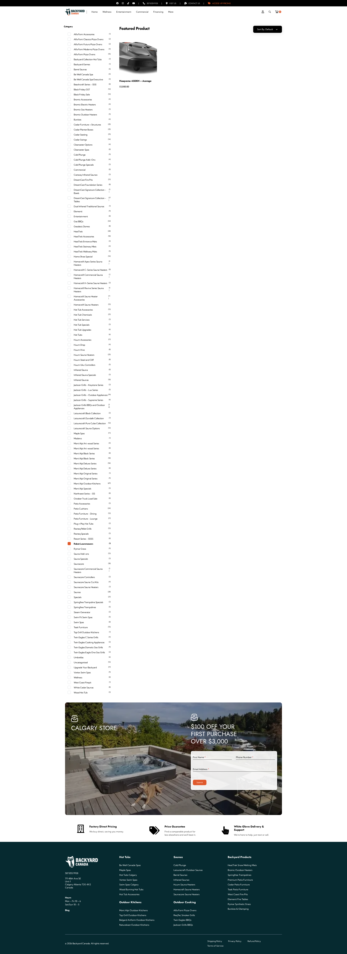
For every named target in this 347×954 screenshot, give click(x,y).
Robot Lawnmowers (83, 543)
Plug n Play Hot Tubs (83, 523)
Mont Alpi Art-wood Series (86, 443)
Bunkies (77, 119)
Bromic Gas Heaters (83, 109)
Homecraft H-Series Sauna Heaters (90, 283)
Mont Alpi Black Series (84, 453)
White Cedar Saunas (83, 687)
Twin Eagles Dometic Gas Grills (88, 647)
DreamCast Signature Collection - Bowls (90, 191)
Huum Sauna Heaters (84, 355)
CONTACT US (194, 3)
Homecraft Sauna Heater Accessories (85, 298)
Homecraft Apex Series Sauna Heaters (88, 263)
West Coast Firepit (82, 682)
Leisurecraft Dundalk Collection (89, 418)
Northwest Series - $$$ (84, 493)
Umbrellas (78, 657)
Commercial (79, 169)
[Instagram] (123, 3)
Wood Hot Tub (80, 692)
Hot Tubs (78, 334)
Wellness (78, 677)
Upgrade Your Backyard (85, 667)
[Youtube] (134, 3)
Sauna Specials (81, 558)
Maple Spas (79, 433)
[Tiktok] (128, 3)
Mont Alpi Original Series (85, 473)
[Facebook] (117, 3)
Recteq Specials (81, 533)
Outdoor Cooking (185, 902)
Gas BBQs (78, 221)
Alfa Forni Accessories (84, 34)
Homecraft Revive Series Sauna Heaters (89, 290)
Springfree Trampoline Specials (88, 602)
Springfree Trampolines (85, 607)
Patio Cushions (81, 508)
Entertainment (81, 216)
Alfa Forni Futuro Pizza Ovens (88, 44)
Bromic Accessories (83, 99)
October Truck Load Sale (85, 498)
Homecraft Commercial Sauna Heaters (88, 276)
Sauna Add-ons (81, 553)
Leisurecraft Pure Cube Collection (90, 423)
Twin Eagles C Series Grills (86, 637)
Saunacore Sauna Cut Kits (86, 582)
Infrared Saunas (81, 380)
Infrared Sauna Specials (85, 375)
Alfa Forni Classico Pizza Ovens (88, 39)
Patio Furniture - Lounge (85, 518)
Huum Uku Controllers (84, 365)
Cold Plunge (80, 154)
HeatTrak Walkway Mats (85, 251)
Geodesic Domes (82, 226)
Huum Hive (79, 350)
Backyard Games (82, 64)
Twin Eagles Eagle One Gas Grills (89, 652)
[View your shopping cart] (277, 11)
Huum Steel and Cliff (84, 360)
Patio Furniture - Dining (85, 513)
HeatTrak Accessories (84, 236)
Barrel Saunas (80, 69)
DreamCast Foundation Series (88, 184)
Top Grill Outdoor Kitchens (86, 632)
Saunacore (79, 564)
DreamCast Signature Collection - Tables (90, 200)
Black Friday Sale (82, 94)
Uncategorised (81, 662)
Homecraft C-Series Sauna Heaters (90, 270)
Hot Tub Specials (81, 324)
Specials (77, 597)
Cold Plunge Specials (84, 164)
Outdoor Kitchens (130, 902)
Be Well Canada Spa (83, 74)
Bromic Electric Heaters (85, 104)
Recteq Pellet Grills (82, 528)
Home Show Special (83, 256)
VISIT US (172, 3)
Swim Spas (79, 622)
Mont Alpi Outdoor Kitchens (87, 483)
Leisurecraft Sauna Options (87, 428)
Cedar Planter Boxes (83, 129)
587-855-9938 (152, 3)
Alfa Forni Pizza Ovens (84, 54)
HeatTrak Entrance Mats (85, 241)
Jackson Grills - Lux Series (86, 390)
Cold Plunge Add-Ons (84, 159)
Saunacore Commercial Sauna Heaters (88, 570)
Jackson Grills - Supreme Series (88, 400)
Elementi (78, 211)
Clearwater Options (83, 144)
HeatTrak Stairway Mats (85, 246)
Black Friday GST (82, 89)
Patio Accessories (82, 503)
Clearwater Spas (81, 149)
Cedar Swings (80, 139)
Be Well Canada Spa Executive (88, 79)
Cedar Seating (80, 134)
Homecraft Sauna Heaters (86, 304)
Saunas (77, 592)
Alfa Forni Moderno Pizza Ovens (89, 49)
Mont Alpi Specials (82, 488)
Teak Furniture (81, 627)
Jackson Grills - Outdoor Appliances (90, 395)
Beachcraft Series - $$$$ (85, 84)
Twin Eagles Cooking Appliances (89, 642)
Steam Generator (82, 612)
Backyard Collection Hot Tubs (88, 59)
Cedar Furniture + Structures (87, 124)
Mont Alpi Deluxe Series (85, 463)
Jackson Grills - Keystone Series (88, 385)
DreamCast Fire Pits (83, 179)
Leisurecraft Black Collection (87, 413)
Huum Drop (79, 344)
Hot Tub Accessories (83, 309)
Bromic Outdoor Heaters (85, 114)
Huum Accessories (82, 339)
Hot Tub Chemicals (83, 314)
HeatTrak (78, 231)
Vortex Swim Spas (82, 672)
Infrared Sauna (81, 370)
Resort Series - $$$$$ (83, 538)
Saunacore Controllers (84, 577)
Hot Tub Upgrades (82, 329)
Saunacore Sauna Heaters (86, 587)
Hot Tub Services (81, 319)
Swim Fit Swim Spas (83, 617)
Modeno (78, 438)
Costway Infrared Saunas (85, 174)
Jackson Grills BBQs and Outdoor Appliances (89, 407)
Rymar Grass (80, 548)
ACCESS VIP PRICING (221, 3)
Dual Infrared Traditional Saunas (89, 206)
